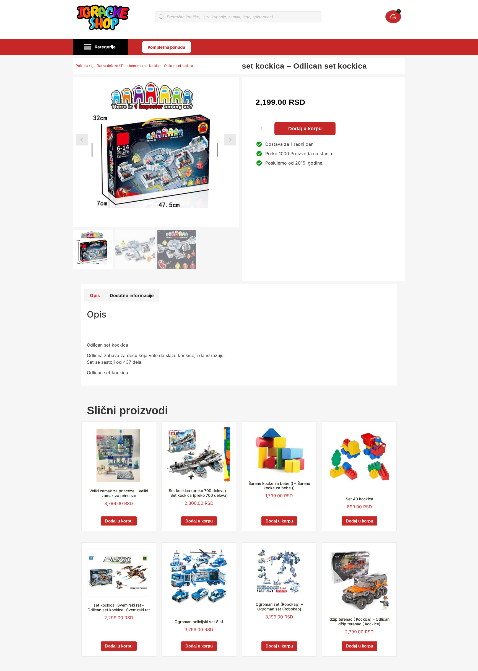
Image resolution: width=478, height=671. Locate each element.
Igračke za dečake (104, 66)
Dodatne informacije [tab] (132, 295)
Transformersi (131, 66)
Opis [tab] (95, 295)
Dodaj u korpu (305, 128)
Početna (82, 66)
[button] (100, 47)
